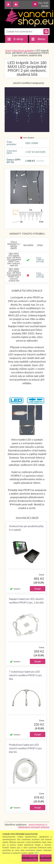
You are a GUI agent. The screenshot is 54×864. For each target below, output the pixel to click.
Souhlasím (45, 858)
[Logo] (29, 17)
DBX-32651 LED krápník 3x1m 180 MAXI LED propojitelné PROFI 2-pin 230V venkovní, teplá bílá (14, 260)
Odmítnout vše (30, 858)
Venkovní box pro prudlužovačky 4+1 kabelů (26, 528)
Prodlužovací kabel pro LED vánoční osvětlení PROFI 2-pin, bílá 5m (25, 748)
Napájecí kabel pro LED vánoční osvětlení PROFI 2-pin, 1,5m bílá (26, 601)
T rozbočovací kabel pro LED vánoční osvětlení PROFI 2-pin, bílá (25, 675)
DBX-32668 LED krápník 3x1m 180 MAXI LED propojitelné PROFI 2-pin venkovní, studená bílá (14, 275)
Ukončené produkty (23, 50)
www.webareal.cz (38, 824)
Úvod (8, 50)
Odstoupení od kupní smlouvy (34, 827)
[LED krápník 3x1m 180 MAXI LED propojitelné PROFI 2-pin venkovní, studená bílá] (27, 189)
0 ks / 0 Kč (43, 3)
